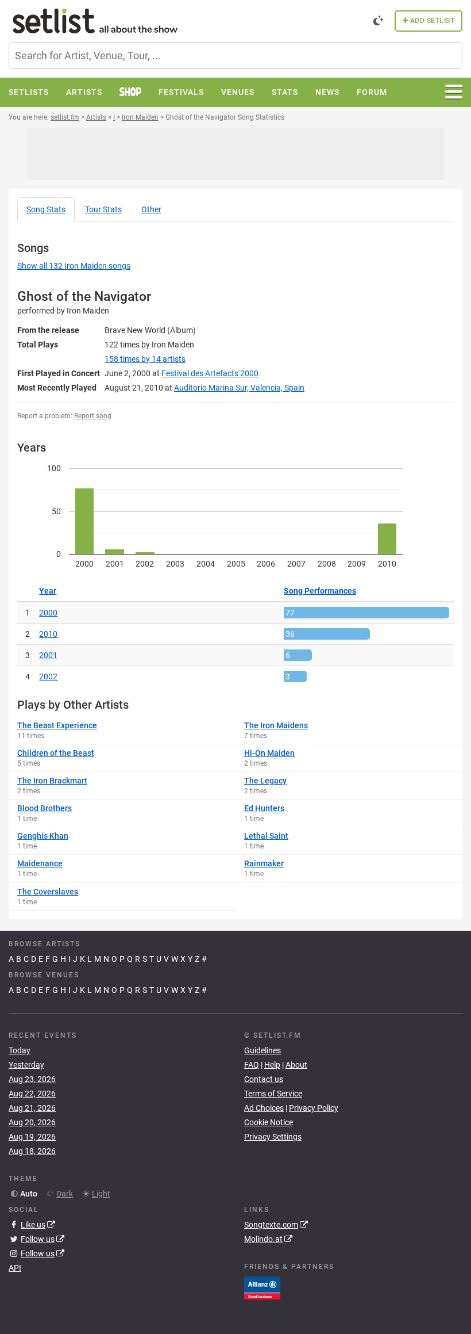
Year (47, 590)
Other (151, 209)
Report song (92, 416)
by (145, 359)
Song (45, 209)
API (15, 1267)
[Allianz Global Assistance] (262, 1286)
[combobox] (235, 55)
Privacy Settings (273, 1136)
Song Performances (320, 590)
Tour (103, 209)
